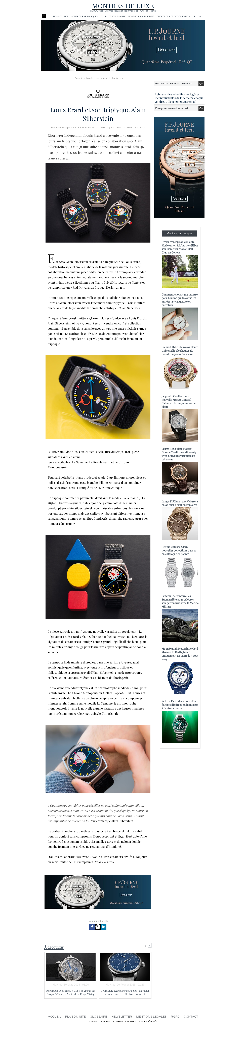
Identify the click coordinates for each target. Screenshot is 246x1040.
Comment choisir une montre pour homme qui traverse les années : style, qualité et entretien (180, 300)
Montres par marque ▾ (85, 16)
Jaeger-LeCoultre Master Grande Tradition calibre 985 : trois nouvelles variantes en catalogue (180, 454)
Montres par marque (97, 78)
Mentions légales (152, 1016)
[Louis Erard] (97, 92)
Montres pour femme (141, 16)
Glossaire (99, 1016)
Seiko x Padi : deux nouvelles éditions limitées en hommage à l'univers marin (180, 704)
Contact (191, 1016)
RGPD (175, 1016)
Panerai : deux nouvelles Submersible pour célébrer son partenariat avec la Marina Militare (180, 601)
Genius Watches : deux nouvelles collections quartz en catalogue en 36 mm (179, 550)
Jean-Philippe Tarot (66, 127)
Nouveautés (60, 16)
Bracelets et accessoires (173, 16)
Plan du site (76, 1016)
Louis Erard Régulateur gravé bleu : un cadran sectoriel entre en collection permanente (125, 992)
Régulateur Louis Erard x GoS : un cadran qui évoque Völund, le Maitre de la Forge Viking (70, 992)
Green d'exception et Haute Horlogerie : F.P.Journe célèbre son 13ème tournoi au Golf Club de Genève (180, 247)
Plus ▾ (197, 16)
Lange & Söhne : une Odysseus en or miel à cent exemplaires (180, 503)
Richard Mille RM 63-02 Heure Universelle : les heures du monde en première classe (180, 350)
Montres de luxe (123, 6)
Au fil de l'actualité (113, 16)
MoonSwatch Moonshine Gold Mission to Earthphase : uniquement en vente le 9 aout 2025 (180, 654)
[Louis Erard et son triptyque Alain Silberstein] (98, 356)
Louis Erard (118, 78)
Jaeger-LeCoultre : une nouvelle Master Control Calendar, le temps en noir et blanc (179, 401)
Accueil (78, 78)
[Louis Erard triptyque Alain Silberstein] (98, 164)
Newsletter (122, 1016)
